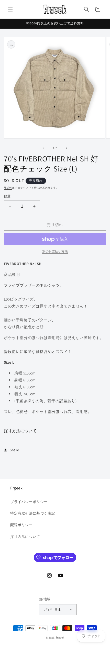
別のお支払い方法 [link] (55, 251)
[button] (10, 9)
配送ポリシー (21, 525)
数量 (7, 196)
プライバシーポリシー (29, 501)
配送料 (8, 187)
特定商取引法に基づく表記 (32, 513)
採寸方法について (20, 430)
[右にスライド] (66, 148)
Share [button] (14, 450)
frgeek (60, 637)
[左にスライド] (43, 148)
